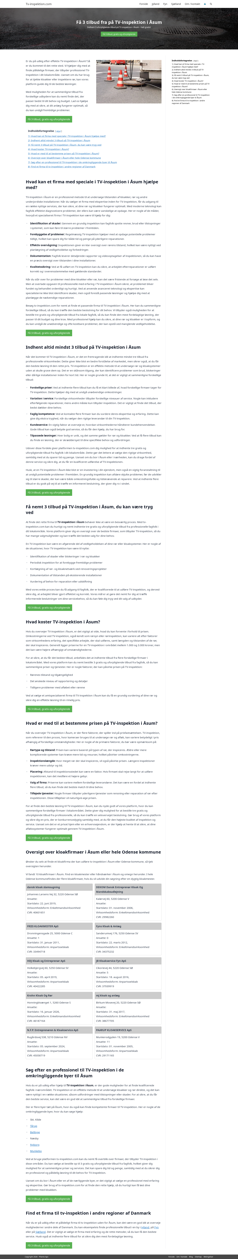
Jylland (155, 4)
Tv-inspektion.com (39, 4)
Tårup (33, 1126)
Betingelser (208, 1257)
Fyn (165, 4)
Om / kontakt (192, 4)
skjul (58, 131)
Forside (143, 4)
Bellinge (35, 1132)
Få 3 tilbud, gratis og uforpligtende (119, 34)
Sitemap (198, 1257)
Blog (191, 1257)
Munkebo (36, 1151)
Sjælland (176, 4)
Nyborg (34, 1144)
